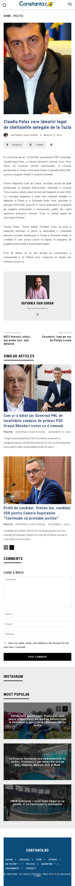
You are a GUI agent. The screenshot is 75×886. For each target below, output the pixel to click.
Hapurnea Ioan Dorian (24, 135)
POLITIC (18, 15)
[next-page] (11, 547)
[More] (51, 144)
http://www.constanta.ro (37, 308)
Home (7, 15)
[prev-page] (6, 547)
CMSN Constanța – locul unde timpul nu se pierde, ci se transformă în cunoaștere (37, 803)
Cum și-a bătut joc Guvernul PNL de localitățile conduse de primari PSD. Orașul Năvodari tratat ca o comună (34, 420)
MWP (38, 875)
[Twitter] (37, 314)
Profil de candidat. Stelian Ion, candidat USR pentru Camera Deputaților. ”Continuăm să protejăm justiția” (37, 513)
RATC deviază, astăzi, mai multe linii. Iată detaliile (17, 340)
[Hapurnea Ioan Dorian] (7, 135)
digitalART (65, 874)
